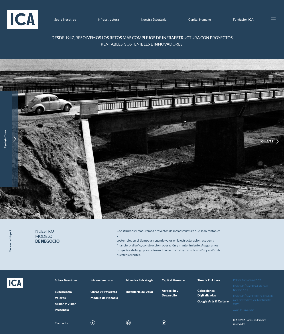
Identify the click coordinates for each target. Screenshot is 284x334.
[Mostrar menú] (273, 19)
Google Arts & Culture (213, 301)
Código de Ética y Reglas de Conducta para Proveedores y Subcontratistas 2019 (253, 299)
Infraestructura (108, 19)
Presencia (62, 310)
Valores (60, 298)
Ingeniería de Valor (139, 292)
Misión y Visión (65, 304)
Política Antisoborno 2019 (247, 279)
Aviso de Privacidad (243, 309)
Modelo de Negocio (104, 298)
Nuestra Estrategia (153, 19)
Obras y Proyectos (104, 292)
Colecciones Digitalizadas (206, 293)
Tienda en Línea (208, 280)
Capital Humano (199, 19)
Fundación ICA (243, 19)
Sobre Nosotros (65, 19)
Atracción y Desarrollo (170, 293)
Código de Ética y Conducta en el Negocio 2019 (250, 287)
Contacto (61, 323)
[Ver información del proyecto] (15, 139)
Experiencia (63, 292)
